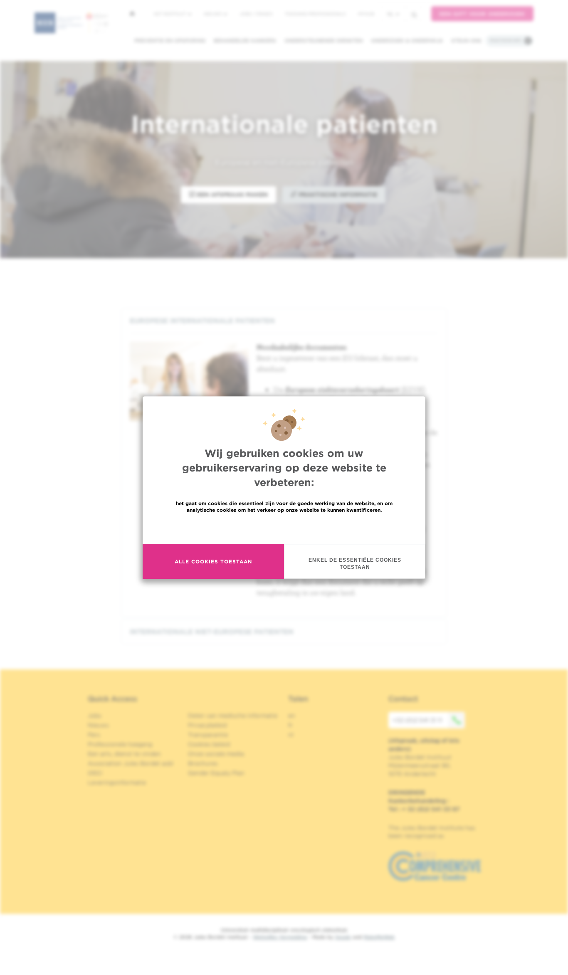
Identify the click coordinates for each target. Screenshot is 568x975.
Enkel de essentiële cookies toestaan (355, 563)
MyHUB (366, 13)
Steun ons (466, 40)
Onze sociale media (216, 753)
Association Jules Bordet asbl (130, 763)
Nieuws (213, 13)
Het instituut (170, 13)
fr (290, 725)
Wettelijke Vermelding (280, 937)
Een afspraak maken (231, 194)
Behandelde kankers (245, 40)
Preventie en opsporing (169, 40)
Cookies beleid (209, 744)
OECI (95, 773)
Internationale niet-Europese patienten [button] (212, 632)
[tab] (284, 321)
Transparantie (208, 734)
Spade (343, 937)
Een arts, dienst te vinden (124, 753)
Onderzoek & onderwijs (407, 40)
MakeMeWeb (379, 937)
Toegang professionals (315, 13)
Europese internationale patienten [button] (202, 321)
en (291, 715)
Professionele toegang (120, 744)
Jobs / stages (256, 13)
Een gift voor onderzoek (482, 14)
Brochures (203, 763)
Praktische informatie (337, 194)
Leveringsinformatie (117, 782)
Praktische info (505, 40)
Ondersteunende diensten (323, 40)
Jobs (94, 715)
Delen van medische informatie (232, 715)
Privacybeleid (207, 725)
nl (390, 14)
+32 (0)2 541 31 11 (417, 720)
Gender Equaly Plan (216, 773)
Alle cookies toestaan (213, 561)
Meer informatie (284, 528)
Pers (94, 734)
